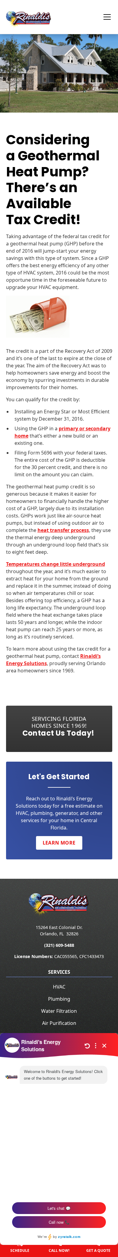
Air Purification (59, 1023)
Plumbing (59, 999)
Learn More (59, 842)
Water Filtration (59, 1011)
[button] (103, 17)
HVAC (59, 986)
